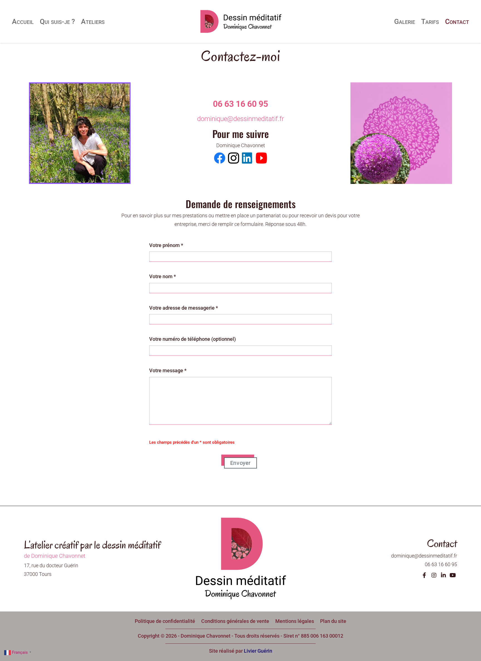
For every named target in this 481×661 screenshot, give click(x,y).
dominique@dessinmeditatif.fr (240, 119)
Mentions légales (294, 620)
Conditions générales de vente (235, 620)
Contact (457, 22)
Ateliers (93, 22)
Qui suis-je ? (57, 22)
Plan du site (333, 620)
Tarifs (430, 22)
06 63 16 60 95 (240, 104)
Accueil (23, 22)
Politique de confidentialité (165, 620)
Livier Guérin (258, 651)
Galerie (404, 22)
